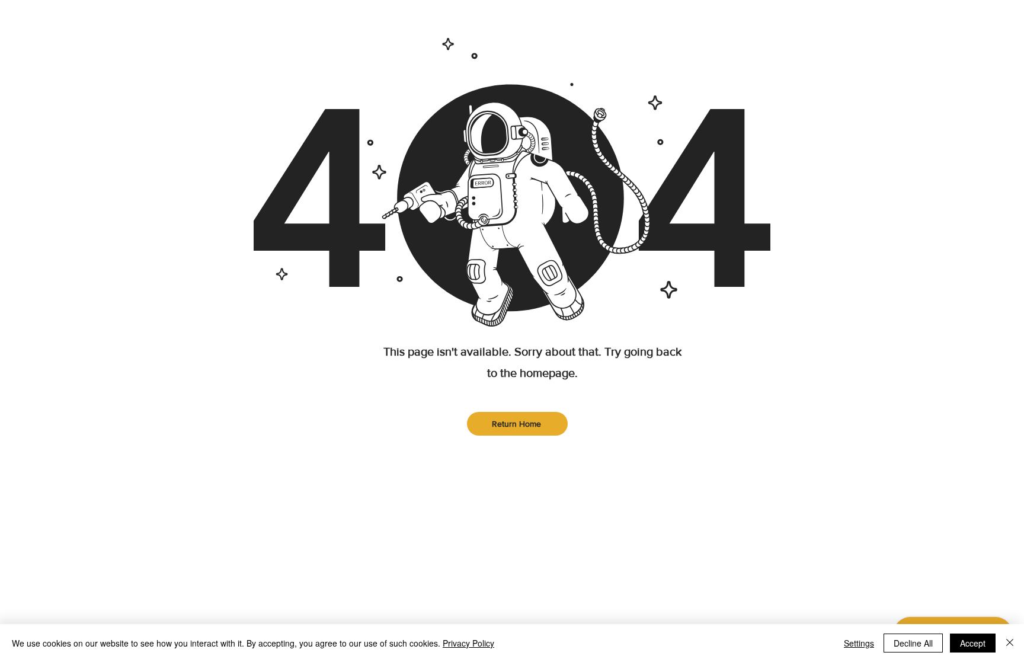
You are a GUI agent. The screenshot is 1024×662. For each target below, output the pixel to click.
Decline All (913, 643)
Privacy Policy (468, 643)
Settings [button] (859, 643)
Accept (972, 643)
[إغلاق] (1010, 643)
